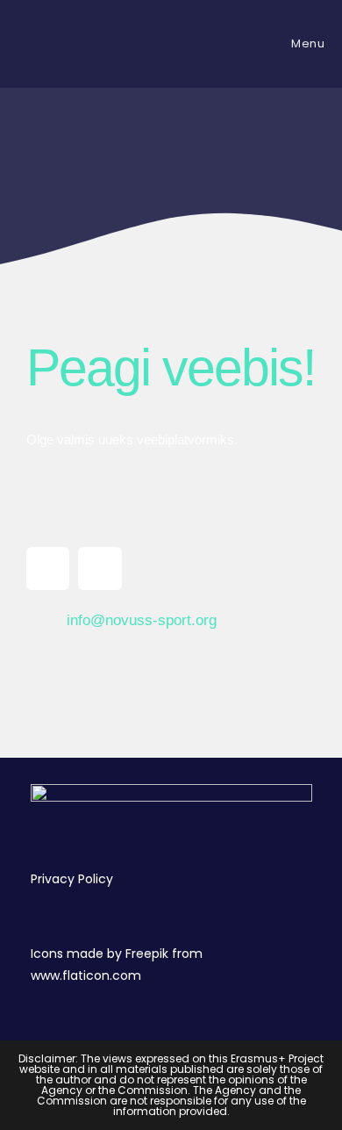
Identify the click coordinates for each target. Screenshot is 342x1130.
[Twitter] (99, 568)
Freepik (146, 953)
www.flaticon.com (86, 975)
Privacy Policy (72, 879)
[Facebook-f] (47, 568)
